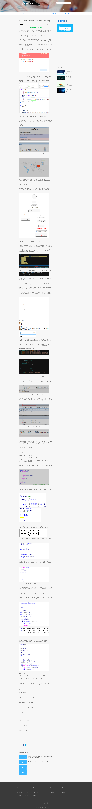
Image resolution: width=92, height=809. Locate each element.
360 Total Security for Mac (22, 795)
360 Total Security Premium (22, 794)
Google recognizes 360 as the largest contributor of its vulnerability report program (69, 84)
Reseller (63, 792)
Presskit (35, 795)
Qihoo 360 (52, 792)
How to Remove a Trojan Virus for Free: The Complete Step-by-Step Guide (40, 767)
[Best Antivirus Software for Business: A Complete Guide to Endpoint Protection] (23, 772)
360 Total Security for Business (23, 796)
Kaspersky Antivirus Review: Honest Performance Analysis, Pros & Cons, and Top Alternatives (40, 757)
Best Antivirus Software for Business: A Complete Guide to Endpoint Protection (39, 773)
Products (39, 13)
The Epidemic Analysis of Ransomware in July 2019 (69, 90)
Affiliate (63, 791)
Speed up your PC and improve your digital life (69, 72)
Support (52, 791)
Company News (52, 13)
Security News (66, 13)
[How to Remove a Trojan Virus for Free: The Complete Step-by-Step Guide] (23, 767)
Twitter (62, 21)
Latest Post (26, 13)
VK (65, 21)
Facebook (59, 21)
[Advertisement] (65, 50)
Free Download (64, 28)
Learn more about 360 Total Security (36, 27)
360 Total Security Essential (22, 792)
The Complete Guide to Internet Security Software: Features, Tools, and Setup (39, 762)
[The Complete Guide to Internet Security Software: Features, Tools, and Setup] (23, 762)
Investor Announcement (38, 796)
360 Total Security (20, 791)
